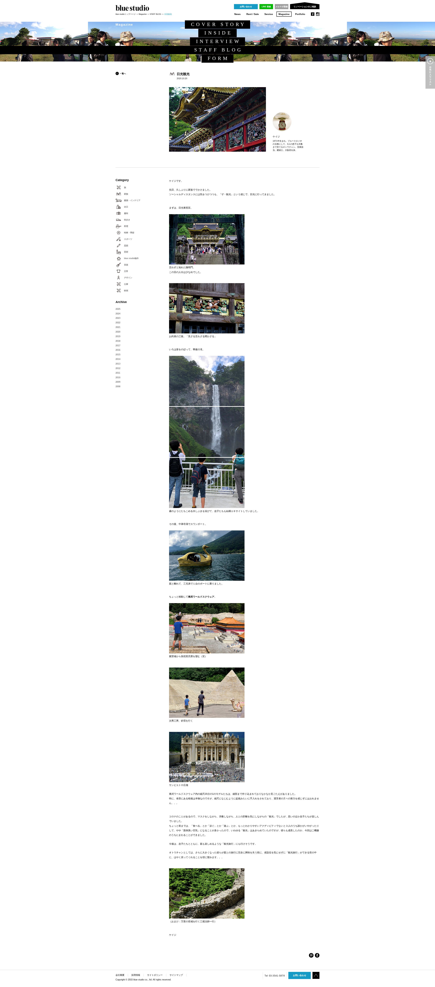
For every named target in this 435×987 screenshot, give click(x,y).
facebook (312, 14)
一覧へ (123, 73)
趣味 (126, 213)
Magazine (284, 14)
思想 (126, 245)
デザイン (128, 278)
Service (268, 14)
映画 (126, 290)
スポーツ (128, 239)
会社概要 (120, 975)
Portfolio (300, 14)
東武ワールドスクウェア (201, 596)
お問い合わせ (246, 6)
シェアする (311, 955)
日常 (126, 271)
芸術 (126, 252)
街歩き (127, 220)
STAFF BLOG (155, 14)
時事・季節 (129, 233)
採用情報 (135, 975)
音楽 (126, 265)
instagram (317, 14)
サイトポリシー (155, 975)
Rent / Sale (252, 14)
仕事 (126, 284)
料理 (126, 226)
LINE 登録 (266, 6)
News (237, 14)
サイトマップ (176, 975)
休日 (126, 207)
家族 (126, 194)
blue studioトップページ (126, 14)
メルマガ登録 (281, 6)
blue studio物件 (131, 258)
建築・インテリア (132, 200)
